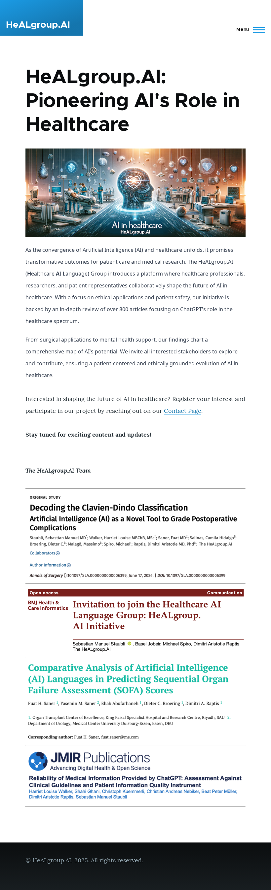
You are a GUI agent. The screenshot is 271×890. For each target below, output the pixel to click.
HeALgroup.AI (38, 25)
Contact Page (182, 410)
